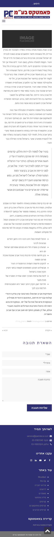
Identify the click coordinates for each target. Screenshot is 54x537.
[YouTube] (40, 460)
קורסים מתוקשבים (37, 505)
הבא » (4, 330)
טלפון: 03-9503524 (40, 444)
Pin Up (43, 481)
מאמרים (42, 493)
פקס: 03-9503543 (40, 440)
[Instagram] (31, 460)
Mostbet (42, 477)
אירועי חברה (40, 485)
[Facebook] (49, 460)
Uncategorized (38, 321)
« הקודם (48, 330)
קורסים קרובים (39, 510)
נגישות (23, 321)
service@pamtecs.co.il (37, 436)
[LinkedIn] (36, 460)
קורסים (43, 501)
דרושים (43, 489)
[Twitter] (45, 460)
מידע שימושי (40, 497)
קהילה (17, 321)
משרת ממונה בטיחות (42, 525)
